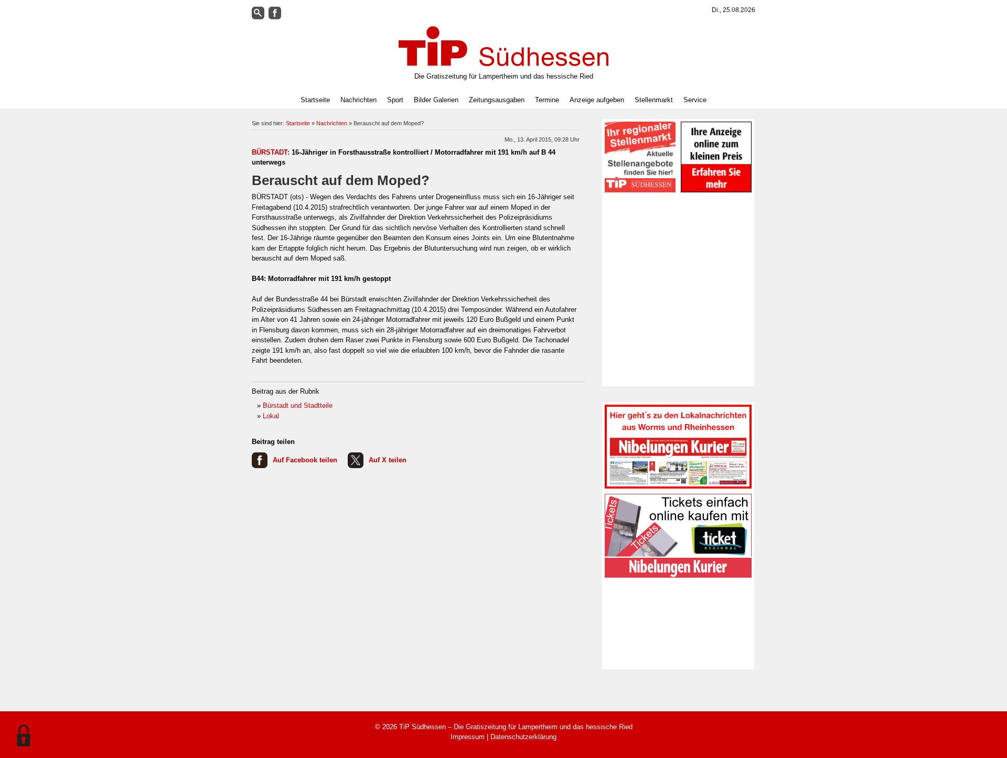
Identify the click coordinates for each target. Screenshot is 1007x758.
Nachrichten (331, 123)
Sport (395, 100)
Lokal (271, 416)
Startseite (315, 100)
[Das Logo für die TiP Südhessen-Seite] (503, 46)
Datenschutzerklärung (523, 737)
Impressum (468, 737)
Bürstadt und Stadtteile (298, 405)
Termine (547, 100)
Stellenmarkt (654, 100)
